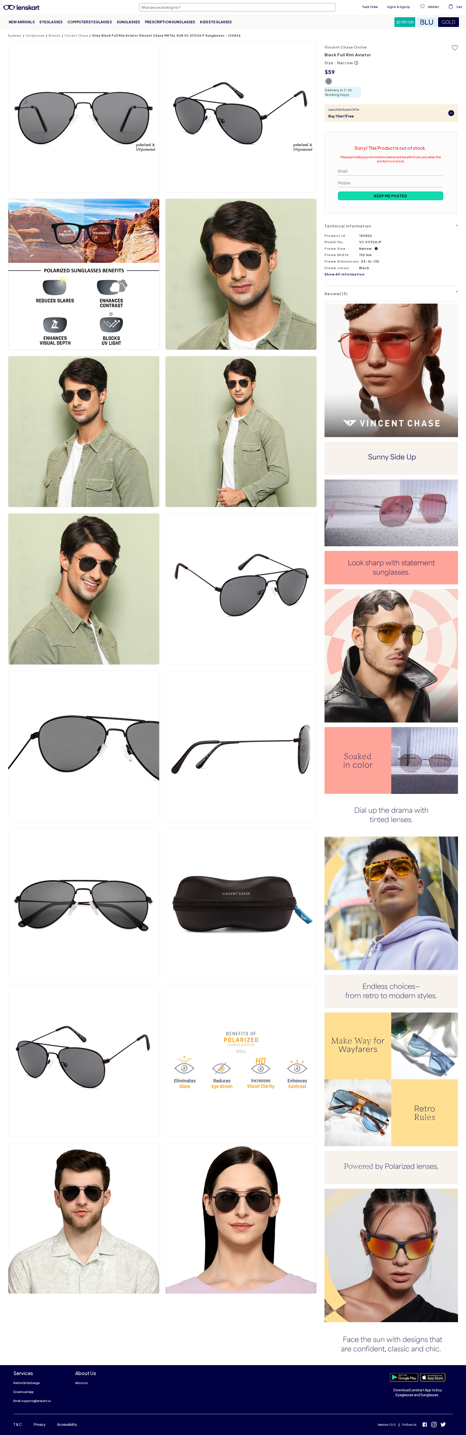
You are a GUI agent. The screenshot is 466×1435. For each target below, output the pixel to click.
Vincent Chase (76, 35)
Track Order (370, 7)
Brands (54, 35)
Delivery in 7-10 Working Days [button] (338, 92)
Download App (23, 1392)
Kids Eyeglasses (216, 22)
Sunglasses (128, 22)
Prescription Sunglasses (170, 22)
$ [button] (326, 71)
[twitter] (443, 1425)
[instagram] (434, 1425)
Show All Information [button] (345, 274)
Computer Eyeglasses (89, 22)
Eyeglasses (51, 22)
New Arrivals (22, 22)
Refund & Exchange (26, 1383)
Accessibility (67, 1424)
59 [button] (331, 71)
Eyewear (15, 35)
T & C (17, 1424)
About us (81, 1383)
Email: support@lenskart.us (32, 1401)
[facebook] (424, 1425)
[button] (405, 22)
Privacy (39, 1424)
